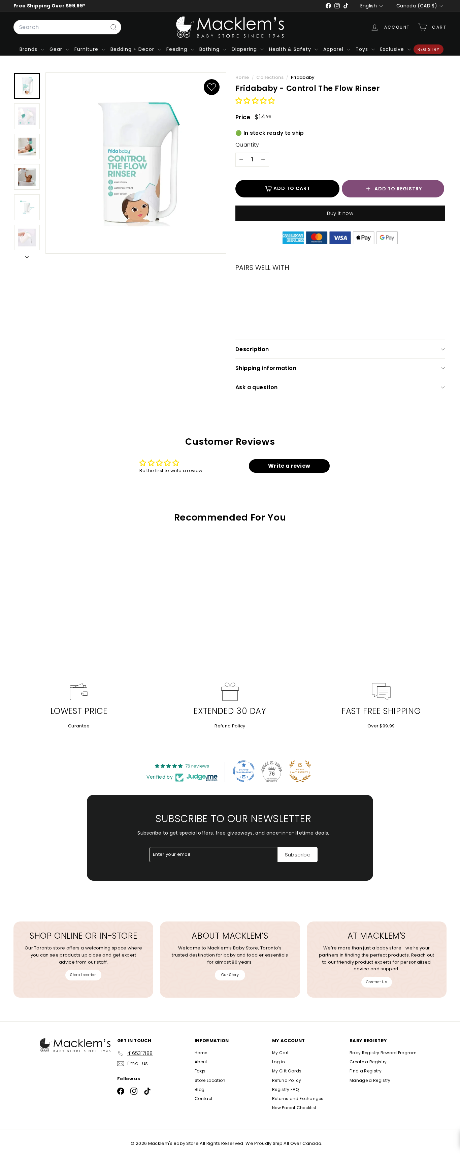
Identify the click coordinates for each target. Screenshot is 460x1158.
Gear (57, 49)
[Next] (26, 256)
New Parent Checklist (294, 1107)
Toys (363, 49)
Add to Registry (398, 188)
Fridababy (303, 77)
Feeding (177, 49)
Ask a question (256, 387)
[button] (255, 101)
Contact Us (376, 981)
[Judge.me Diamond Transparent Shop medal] (244, 771)
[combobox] (67, 27)
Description (252, 349)
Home (242, 77)
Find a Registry (366, 1071)
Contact (203, 1098)
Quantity (247, 145)
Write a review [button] (289, 466)
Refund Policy (230, 726)
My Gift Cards (286, 1071)
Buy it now (340, 213)
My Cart (280, 1053)
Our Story (230, 974)
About (201, 1062)
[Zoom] (136, 163)
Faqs (200, 1071)
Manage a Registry (370, 1080)
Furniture (87, 49)
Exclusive (393, 49)
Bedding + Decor (133, 49)
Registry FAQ (285, 1089)
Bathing (210, 49)
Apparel (334, 49)
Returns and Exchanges (298, 1098)
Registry (428, 49)
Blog (199, 1089)
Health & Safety (291, 49)
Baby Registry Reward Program (383, 1053)
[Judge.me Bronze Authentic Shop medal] (300, 771)
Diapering (245, 49)
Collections (270, 77)
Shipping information (265, 368)
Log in (278, 1062)
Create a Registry (368, 1062)
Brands (29, 49)
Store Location (83, 974)
